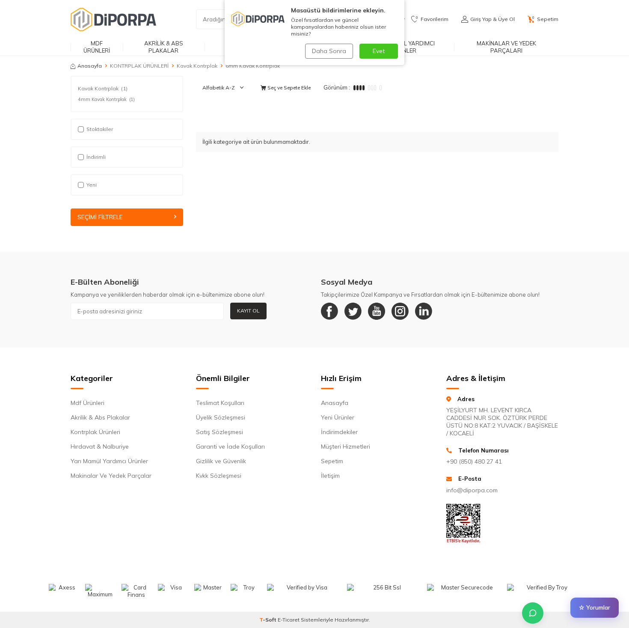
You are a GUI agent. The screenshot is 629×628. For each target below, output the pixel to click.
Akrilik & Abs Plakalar (100, 417)
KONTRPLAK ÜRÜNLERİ (139, 66)
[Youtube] (376, 311)
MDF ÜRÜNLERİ (96, 47)
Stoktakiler (99, 129)
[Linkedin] (423, 311)
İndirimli (96, 157)
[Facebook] (329, 311)
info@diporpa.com (472, 490)
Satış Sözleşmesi (219, 432)
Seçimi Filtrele (100, 217)
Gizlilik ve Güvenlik (221, 461)
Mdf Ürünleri (87, 403)
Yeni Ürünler (337, 417)
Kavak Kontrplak (197, 66)
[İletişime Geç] (532, 613)
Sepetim (332, 461)
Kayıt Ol (248, 310)
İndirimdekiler (339, 432)
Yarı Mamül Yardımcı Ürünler (109, 461)
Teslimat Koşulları (220, 403)
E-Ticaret (289, 619)
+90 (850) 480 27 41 (474, 461)
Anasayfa (89, 66)
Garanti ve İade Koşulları (230, 446)
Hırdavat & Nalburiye (100, 446)
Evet (379, 51)
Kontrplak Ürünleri (95, 432)
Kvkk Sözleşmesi (218, 475)
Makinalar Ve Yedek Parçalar (111, 475)
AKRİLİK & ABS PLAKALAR (163, 47)
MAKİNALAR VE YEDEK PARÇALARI (506, 47)
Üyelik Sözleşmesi (220, 417)
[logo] (113, 19)
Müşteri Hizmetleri (345, 446)
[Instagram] (400, 311)
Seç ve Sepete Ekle (288, 87)
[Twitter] (353, 311)
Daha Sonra (329, 51)
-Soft (268, 619)
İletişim (330, 475)
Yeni (91, 185)
